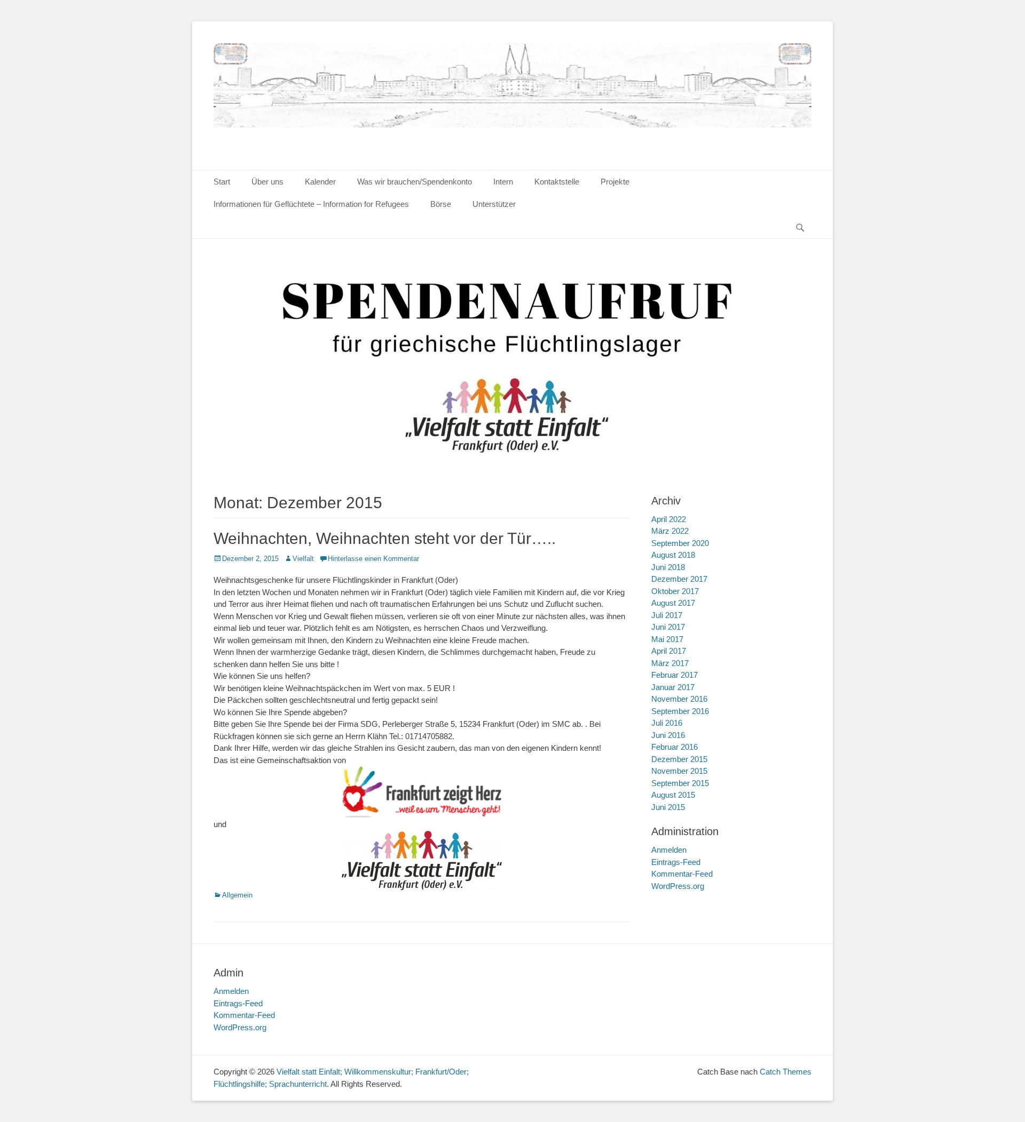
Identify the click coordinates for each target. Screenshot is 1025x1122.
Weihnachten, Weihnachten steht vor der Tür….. (385, 538)
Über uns (267, 181)
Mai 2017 (667, 639)
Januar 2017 (673, 687)
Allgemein (237, 895)
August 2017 (673, 602)
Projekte (615, 181)
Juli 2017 (666, 615)
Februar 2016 (674, 746)
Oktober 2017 (675, 591)
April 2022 (668, 519)
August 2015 (673, 794)
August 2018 (673, 554)
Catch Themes (785, 1071)
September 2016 (680, 711)
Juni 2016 (668, 735)
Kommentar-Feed (682, 873)
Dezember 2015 (679, 759)
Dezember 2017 (679, 578)
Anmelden (669, 849)
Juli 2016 (666, 722)
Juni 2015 (668, 807)
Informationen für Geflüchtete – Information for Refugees (311, 204)
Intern (503, 181)
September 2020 (680, 543)
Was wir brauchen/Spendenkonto (414, 181)
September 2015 (680, 783)
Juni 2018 (668, 567)
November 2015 (679, 770)
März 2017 (670, 663)
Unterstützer (494, 204)
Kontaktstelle (556, 181)
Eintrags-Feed (675, 862)
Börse (440, 204)
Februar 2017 (674, 674)
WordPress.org (677, 886)
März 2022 (670, 530)
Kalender (320, 181)
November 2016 (679, 698)
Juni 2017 (668, 626)
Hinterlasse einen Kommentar (373, 559)
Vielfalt (303, 559)
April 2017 (668, 650)
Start (222, 181)
